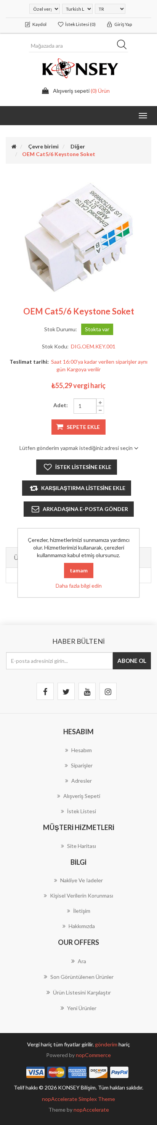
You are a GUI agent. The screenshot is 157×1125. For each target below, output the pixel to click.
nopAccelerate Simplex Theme (78, 1099)
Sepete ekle (83, 427)
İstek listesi (81, 811)
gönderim (107, 1044)
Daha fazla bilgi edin (79, 585)
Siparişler (82, 765)
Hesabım (81, 750)
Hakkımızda (82, 926)
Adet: (60, 405)
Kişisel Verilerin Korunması (81, 895)
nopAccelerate (91, 1109)
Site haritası (81, 846)
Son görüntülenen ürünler (82, 976)
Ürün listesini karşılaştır (82, 992)
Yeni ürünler (81, 1008)
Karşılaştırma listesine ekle (83, 488)
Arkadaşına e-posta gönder (85, 509)
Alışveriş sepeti (81, 796)
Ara (124, 45)
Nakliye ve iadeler (81, 880)
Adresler (81, 780)
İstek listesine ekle (83, 467)
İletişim (81, 910)
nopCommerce (93, 1055)
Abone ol (131, 660)
